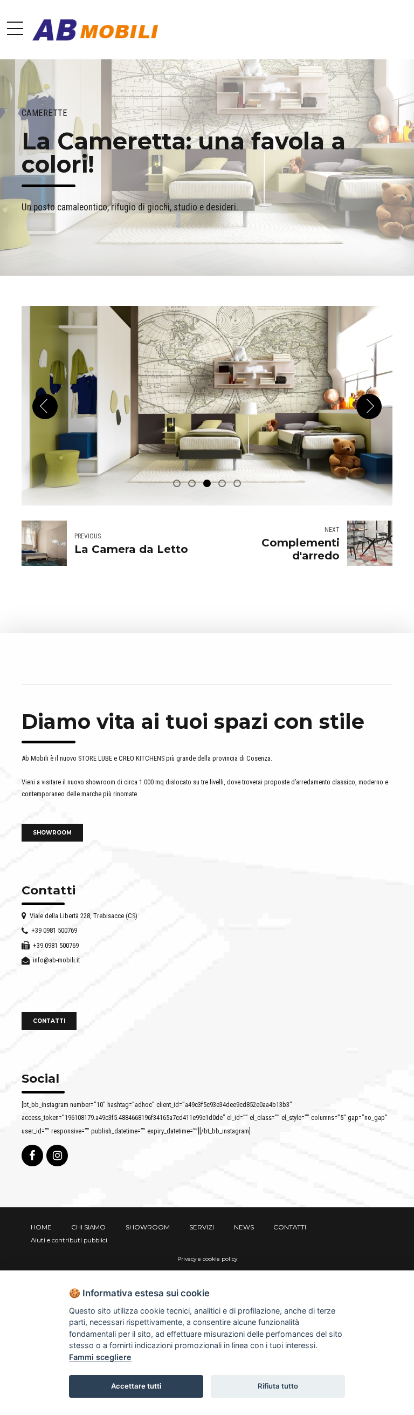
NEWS (244, 1227)
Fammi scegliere (100, 1357)
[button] (45, 406)
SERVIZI (201, 1227)
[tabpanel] (207, 405)
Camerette (44, 113)
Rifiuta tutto (278, 1386)
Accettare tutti (136, 1386)
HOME (41, 1227)
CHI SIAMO (88, 1227)
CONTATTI (289, 1227)
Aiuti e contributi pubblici (69, 1240)
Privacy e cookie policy (207, 1258)
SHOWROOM (148, 1227)
